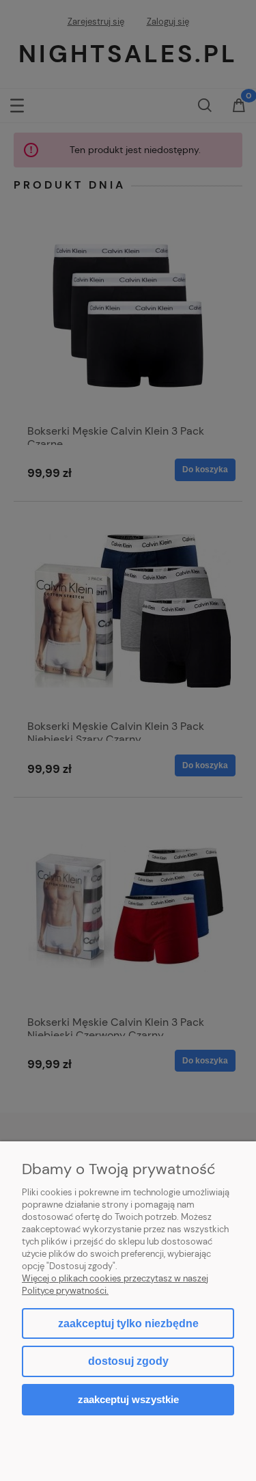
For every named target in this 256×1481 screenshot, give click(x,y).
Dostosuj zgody (128, 1361)
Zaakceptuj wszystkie (128, 1399)
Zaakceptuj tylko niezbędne (128, 1323)
